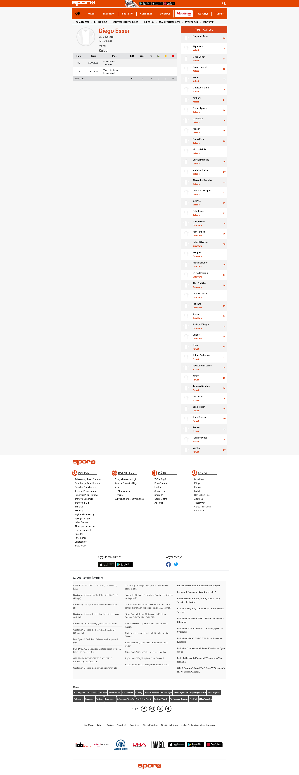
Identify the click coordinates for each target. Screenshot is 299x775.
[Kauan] (186, 79)
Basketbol (108, 13)
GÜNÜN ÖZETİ (82, 22)
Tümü (218, 13)
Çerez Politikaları (202, 506)
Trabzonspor (81, 545)
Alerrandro (198, 398)
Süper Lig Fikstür (181, 693)
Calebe (197, 336)
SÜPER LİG (149, 22)
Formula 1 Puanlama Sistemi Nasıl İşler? (196, 592)
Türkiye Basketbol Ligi (125, 479)
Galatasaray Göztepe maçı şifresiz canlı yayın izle (95, 668)
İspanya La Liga (82, 518)
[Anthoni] (186, 100)
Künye (197, 483)
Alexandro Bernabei (202, 182)
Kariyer (197, 487)
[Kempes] (186, 254)
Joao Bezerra (199, 419)
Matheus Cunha (201, 89)
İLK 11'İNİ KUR (100, 22)
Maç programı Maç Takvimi (85, 693)
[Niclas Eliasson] (186, 264)
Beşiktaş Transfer (161, 699)
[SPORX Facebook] (144, 708)
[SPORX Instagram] (152, 708)
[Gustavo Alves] (186, 295)
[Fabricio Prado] (186, 439)
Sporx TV (127, 13)
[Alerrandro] (186, 398)
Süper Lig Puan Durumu (86, 495)
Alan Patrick (199, 233)
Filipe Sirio (198, 48)
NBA (117, 487)
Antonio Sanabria (201, 388)
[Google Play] (195, 744)
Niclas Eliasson (200, 264)
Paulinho (197, 305)
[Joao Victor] (186, 409)
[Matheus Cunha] (186, 89)
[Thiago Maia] (186, 223)
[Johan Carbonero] (186, 357)
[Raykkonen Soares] (186, 367)
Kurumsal (199, 510)
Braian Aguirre (200, 110)
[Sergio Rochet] (186, 69)
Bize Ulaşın (199, 479)
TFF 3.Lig (79, 510)
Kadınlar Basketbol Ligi (126, 483)
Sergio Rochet (200, 69)
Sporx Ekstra (160, 499)
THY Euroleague (123, 491)
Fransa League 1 (83, 530)
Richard (197, 316)
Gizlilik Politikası (169, 725)
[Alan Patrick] (186, 233)
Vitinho (196, 450)
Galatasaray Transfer (125, 699)
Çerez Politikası (150, 725)
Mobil (197, 491)
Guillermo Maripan (202, 192)
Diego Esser (199, 58)
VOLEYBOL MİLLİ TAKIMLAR (125, 22)
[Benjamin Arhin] (186, 38)
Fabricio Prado (200, 439)
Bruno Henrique (200, 275)
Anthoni (197, 100)
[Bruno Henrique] (186, 275)
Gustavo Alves (200, 295)
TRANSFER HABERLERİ (169, 22)
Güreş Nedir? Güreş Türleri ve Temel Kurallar (145, 652)
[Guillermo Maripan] (186, 192)
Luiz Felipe (198, 120)
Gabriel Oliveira (200, 244)
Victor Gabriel (199, 151)
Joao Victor (199, 408)
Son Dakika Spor (202, 495)
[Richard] (186, 316)
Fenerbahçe (80, 538)
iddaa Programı (214, 693)
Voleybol (165, 13)
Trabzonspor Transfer (179, 699)
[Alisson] (186, 131)
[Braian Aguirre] (186, 110)
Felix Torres (198, 213)
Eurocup (119, 495)
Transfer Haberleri (151, 693)
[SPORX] (149, 766)
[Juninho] (186, 203)
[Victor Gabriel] (186, 151)
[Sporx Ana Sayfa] (97, 3)
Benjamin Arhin (200, 38)
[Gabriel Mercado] (186, 161)
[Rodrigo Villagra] (186, 326)
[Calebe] (186, 336)
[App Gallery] (214, 744)
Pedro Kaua (198, 141)
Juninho (197, 203)
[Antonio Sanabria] (186, 388)
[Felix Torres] (186, 213)
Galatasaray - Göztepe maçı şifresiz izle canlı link (95, 623)
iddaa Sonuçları (205, 699)
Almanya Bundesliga (85, 526)
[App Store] (176, 744)
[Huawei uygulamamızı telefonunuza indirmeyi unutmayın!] (169, 3)
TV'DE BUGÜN (191, 22)
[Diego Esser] (186, 58)
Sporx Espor (160, 491)
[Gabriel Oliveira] (186, 244)
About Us (198, 499)
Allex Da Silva (199, 285)
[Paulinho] (186, 306)
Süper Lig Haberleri (198, 693)
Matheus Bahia (200, 172)
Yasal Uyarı (199, 503)
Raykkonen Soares (202, 367)
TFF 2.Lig (79, 506)
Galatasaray (81, 542)
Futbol (91, 13)
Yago (196, 347)
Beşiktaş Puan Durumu (86, 487)
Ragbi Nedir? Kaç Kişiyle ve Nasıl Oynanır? (144, 658)
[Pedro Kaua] (186, 141)
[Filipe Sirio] (186, 48)
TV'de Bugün (160, 479)
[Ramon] (186, 429)
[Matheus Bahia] (186, 172)
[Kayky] (186, 378)
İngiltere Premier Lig (85, 514)
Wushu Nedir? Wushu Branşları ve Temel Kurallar (147, 664)
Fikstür (157, 487)
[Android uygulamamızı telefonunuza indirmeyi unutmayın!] (145, 3)
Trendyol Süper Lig (84, 499)
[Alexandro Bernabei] (186, 182)
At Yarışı (203, 13)
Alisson (196, 130)
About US (121, 725)
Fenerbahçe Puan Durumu (87, 483)
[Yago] (186, 347)
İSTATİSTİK (208, 22)
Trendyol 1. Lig (82, 503)
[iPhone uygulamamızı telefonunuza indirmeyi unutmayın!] (157, 3)
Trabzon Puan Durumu (86, 491)
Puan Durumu (161, 483)
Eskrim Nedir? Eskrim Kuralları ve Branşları (198, 586)
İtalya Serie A (81, 522)
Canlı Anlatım (127, 693)
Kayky (196, 378)
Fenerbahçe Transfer (144, 699)
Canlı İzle (193, 699)
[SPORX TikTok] (168, 708)
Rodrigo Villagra (201, 326)
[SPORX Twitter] (160, 708)
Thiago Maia (199, 223)
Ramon (196, 429)
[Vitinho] (186, 450)
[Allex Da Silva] (186, 285)
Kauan (196, 79)
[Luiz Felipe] (186, 120)
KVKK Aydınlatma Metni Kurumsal (198, 725)
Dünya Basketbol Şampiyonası (129, 499)
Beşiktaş (79, 534)
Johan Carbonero (202, 357)
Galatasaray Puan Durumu (88, 479)
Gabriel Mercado (201, 161)
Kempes (197, 254)
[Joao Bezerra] (186, 419)
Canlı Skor (146, 13)
